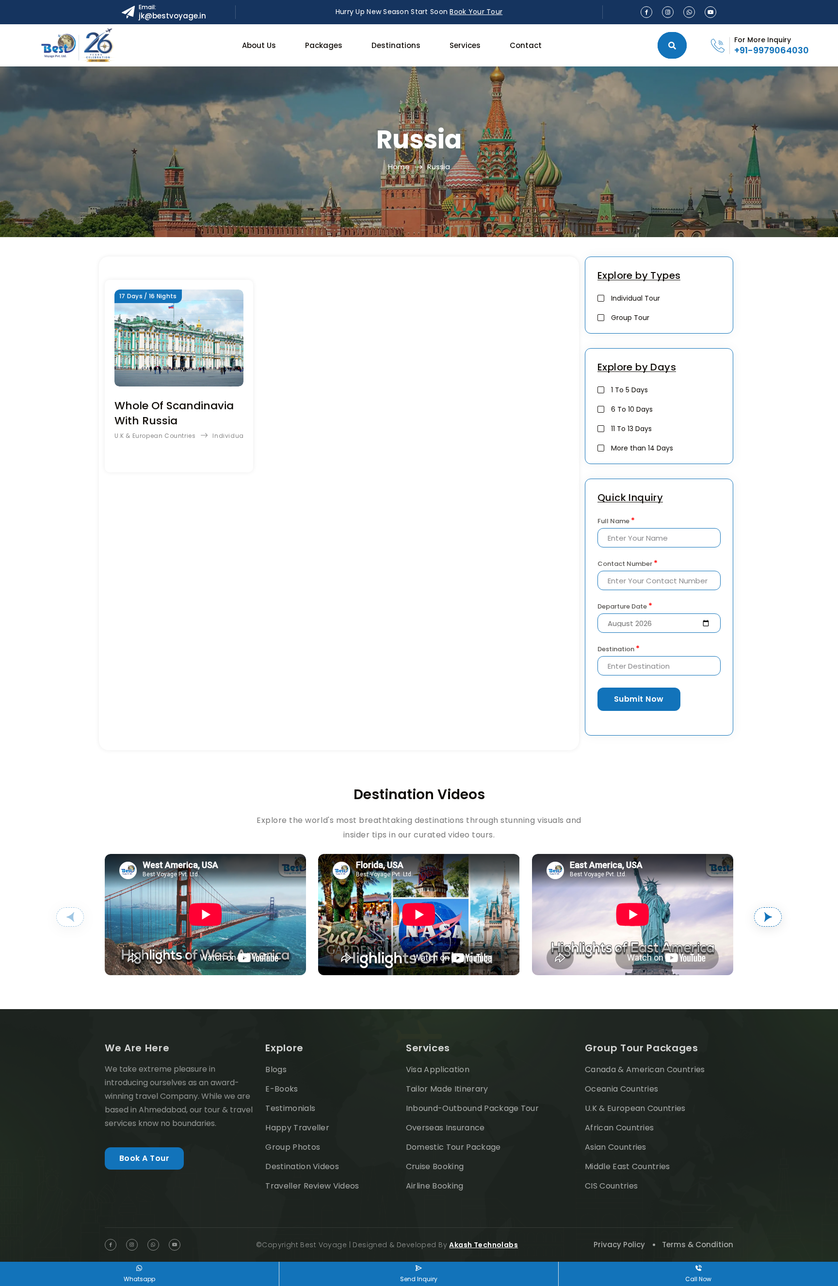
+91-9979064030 (771, 50)
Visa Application (437, 1069)
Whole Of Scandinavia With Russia (174, 413)
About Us (259, 45)
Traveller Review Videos (312, 1185)
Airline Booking (435, 1185)
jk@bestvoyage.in (172, 16)
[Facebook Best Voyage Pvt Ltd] (646, 12)
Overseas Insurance (445, 1127)
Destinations (395, 45)
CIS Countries (611, 1185)
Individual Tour (236, 436)
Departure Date (624, 606)
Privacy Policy (619, 1244)
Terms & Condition (697, 1244)
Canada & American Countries (645, 1069)
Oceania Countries (621, 1088)
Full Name (616, 521)
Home (399, 166)
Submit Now (639, 699)
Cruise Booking (435, 1166)
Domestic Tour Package (453, 1147)
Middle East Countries (627, 1166)
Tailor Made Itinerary (447, 1088)
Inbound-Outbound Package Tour (472, 1108)
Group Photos (292, 1147)
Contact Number (627, 563)
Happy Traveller (297, 1127)
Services (465, 45)
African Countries (619, 1127)
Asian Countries (615, 1147)
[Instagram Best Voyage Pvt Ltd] (668, 12)
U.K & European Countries (154, 436)
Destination (618, 649)
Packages (323, 45)
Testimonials (290, 1108)
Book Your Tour (476, 11)
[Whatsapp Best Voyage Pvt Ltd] (689, 12)
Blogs (276, 1069)
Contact (526, 45)
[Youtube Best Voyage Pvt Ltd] (710, 12)
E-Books (281, 1088)
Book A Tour (144, 1158)
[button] (70, 917)
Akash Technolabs (483, 1245)
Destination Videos (302, 1166)
